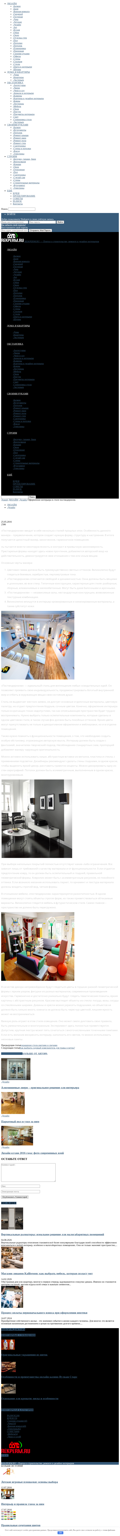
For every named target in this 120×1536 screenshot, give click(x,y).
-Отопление (19, 169)
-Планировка (19, 48)
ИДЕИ (16, 193)
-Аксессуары (19, 85)
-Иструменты (19, 130)
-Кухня (16, 30)
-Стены (16, 59)
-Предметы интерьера (24, 114)
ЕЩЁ (9, 190)
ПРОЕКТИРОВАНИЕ (24, 196)
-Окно (16, 35)
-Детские (17, 22)
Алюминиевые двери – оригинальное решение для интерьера (40, 1087)
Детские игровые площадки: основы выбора (29, 1481)
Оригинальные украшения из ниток (24, 1354)
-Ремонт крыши (21, 135)
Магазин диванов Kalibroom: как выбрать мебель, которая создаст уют (47, 1273)
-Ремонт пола (19, 140)
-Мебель (17, 106)
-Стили (16, 64)
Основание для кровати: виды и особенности (29, 1398)
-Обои (16, 32)
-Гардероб (18, 14)
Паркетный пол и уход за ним (20, 1121)
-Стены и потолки (22, 148)
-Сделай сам (19, 177)
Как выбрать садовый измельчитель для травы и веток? (47, 1048)
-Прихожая (18, 51)
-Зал (15, 27)
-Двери (16, 88)
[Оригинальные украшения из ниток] (8, 1349)
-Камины (17, 96)
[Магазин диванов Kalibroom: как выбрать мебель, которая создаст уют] (12, 1268)
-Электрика (18, 154)
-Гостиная (18, 17)
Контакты (18, 204)
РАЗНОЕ (17, 201)
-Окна (16, 109)
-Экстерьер (18, 80)
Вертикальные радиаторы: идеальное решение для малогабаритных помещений (52, 1234)
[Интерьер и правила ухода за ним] (7, 1498)
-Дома (16, 74)
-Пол (15, 40)
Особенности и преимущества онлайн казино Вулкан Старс (39, 1376)
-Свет (15, 117)
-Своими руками (21, 53)
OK (60, 1533)
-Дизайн (17, 24)
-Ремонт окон (19, 138)
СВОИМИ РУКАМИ (17, 125)
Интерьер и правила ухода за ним (22, 1504)
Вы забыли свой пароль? (13, 225)
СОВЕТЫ (18, 198)
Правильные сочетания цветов (20, 1525)
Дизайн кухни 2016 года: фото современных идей (32, 1153)
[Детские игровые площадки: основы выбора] (8, 1476)
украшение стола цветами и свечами (39, 1045)
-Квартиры (18, 77)
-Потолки (17, 43)
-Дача (15, 19)
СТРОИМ (12, 156)
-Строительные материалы (26, 183)
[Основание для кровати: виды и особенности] (8, 1393)
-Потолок (17, 46)
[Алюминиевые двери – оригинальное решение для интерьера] (15, 1079)
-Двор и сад (18, 90)
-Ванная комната (21, 11)
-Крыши (17, 164)
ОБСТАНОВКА (15, 82)
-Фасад (16, 151)
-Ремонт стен (19, 143)
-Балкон (17, 6)
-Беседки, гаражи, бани (24, 159)
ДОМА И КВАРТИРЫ (18, 72)
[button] (37, 645)
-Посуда (17, 111)
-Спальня (17, 61)
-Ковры (16, 101)
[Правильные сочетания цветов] (8, 1519)
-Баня (15, 9)
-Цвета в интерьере (22, 67)
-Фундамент (19, 185)
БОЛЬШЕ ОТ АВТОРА (34, 1053)
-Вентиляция (19, 161)
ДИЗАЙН (12, 3)
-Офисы (17, 56)
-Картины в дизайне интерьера (28, 98)
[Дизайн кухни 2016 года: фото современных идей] (17, 1144)
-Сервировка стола (22, 119)
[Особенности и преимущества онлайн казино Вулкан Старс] (8, 1371)
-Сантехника (19, 146)
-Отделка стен (20, 38)
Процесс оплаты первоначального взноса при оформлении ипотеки (44, 1312)
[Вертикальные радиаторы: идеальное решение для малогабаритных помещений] (12, 1228)
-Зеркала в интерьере (23, 93)
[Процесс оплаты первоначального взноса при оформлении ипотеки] (12, 1307)
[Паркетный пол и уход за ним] (13, 1113)
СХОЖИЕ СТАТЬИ (11, 1053)
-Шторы (17, 69)
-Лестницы (18, 103)
